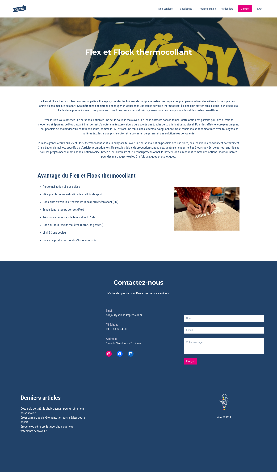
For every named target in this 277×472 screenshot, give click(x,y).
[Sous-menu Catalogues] (193, 9)
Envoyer (190, 361)
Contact (245, 8)
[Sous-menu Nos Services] (174, 9)
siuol (219, 417)
